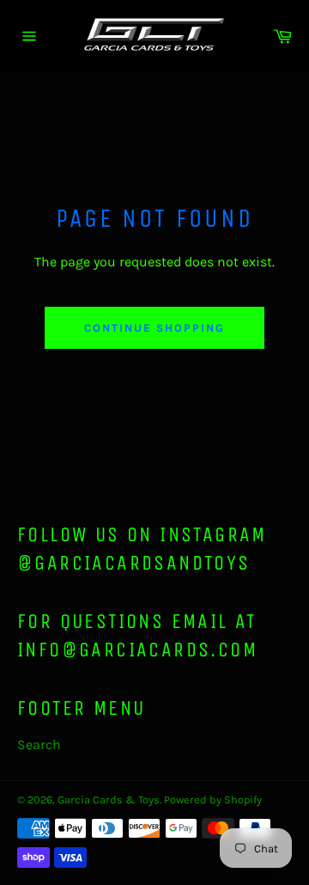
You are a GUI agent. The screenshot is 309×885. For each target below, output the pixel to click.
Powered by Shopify (213, 799)
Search (39, 744)
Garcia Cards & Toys (109, 799)
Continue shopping (154, 327)
